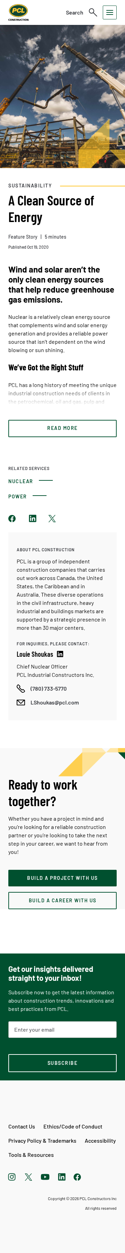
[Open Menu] (110, 12)
